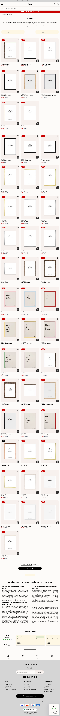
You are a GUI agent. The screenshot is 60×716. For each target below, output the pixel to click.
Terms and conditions (17, 701)
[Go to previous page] (26, 575)
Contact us (46, 686)
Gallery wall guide (9, 684)
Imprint (33, 701)
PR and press (27, 686)
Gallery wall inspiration (10, 689)
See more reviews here (30, 649)
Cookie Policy (27, 701)
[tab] (54, 4)
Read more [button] (30, 27)
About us (26, 684)
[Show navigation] (2, 4)
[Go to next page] (34, 575)
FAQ (45, 688)
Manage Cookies (48, 691)
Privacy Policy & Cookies (42, 701)
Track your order (48, 684)
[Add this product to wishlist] (18, 39)
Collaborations (27, 688)
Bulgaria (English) (30, 709)
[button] (54, 709)
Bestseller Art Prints (9, 686)
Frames (10, 14)
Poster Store (4, 14)
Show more (30, 568)
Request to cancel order (49, 689)
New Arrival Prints (9, 688)
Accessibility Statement (30, 689)
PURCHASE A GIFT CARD (31, 696)
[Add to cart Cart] (18, 61)
